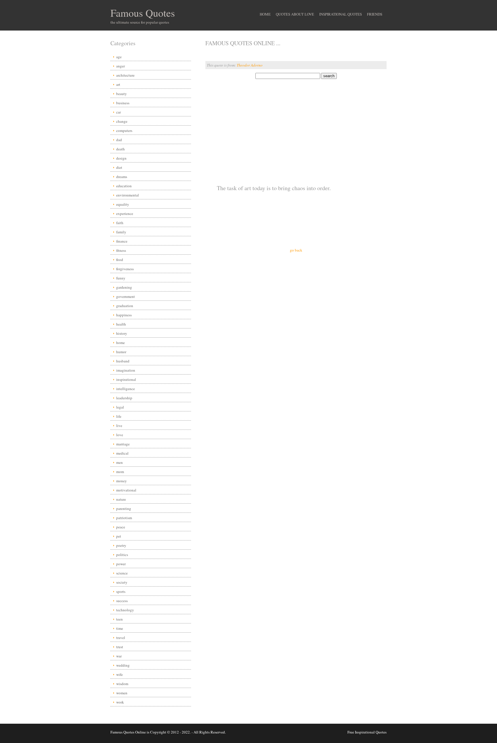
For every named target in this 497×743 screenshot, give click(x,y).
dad (119, 139)
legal (120, 407)
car (118, 112)
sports (120, 591)
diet (119, 167)
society (121, 582)
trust (119, 646)
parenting (123, 508)
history (121, 333)
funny (120, 278)
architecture (125, 75)
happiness (124, 314)
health (121, 324)
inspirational (126, 379)
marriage (123, 444)
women (121, 692)
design (121, 158)
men (119, 462)
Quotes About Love (295, 14)
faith (119, 222)
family (121, 232)
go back (296, 250)
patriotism (124, 517)
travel (120, 637)
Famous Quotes (142, 13)
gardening (124, 287)
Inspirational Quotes (340, 14)
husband (122, 361)
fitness (121, 250)
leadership (124, 397)
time (119, 628)
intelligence (125, 388)
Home (265, 14)
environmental (127, 195)
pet (118, 536)
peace (120, 527)
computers (124, 130)
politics (122, 554)
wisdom (122, 683)
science (122, 573)
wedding (123, 665)
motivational (126, 490)
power (121, 563)
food (119, 259)
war (119, 656)
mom (120, 471)
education (124, 185)
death (120, 149)
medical (122, 453)
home (120, 342)
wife (119, 674)
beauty (121, 93)
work (120, 702)
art (118, 84)
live (119, 425)
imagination (125, 370)
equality (122, 204)
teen (119, 619)
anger (120, 66)
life (118, 416)
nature (121, 499)
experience (124, 213)
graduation (124, 305)
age (119, 56)
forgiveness (125, 268)
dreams (121, 176)
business (122, 102)
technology (125, 609)
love (119, 434)
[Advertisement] (296, 124)
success (122, 600)
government (125, 296)
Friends (374, 14)
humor (121, 351)
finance (121, 241)
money (121, 480)
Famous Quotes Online (128, 732)
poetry (121, 545)
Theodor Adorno (250, 65)
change (121, 121)
